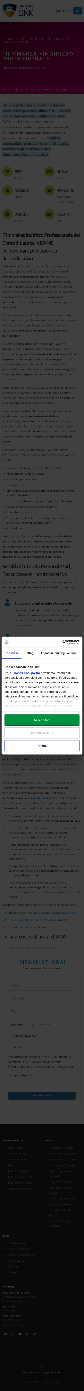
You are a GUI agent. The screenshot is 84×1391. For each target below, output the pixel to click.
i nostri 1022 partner (27, 673)
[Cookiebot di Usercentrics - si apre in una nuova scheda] (62, 642)
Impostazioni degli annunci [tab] (59, 652)
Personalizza (40, 732)
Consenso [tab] (11, 652)
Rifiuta (42, 745)
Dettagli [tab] (29, 652)
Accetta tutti (42, 719)
